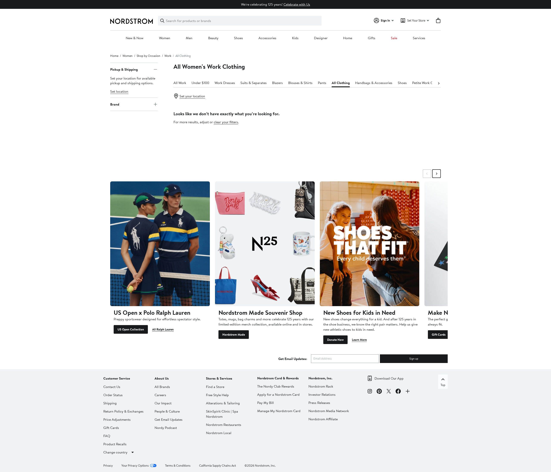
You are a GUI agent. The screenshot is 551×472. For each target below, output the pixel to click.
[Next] (438, 83)
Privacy (108, 465)
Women (164, 38)
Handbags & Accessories (373, 82)
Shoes (238, 38)
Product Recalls (115, 444)
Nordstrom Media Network (328, 410)
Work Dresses (225, 82)
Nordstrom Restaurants (223, 424)
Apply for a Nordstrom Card (278, 394)
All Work (179, 82)
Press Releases (319, 402)
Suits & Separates (253, 82)
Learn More (359, 340)
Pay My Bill (265, 402)
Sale (394, 38)
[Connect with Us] (407, 392)
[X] (388, 392)
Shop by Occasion (148, 56)
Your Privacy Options (135, 465)
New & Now (134, 38)
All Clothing (341, 82)
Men (189, 38)
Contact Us (111, 386)
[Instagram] (369, 392)
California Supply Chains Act (217, 465)
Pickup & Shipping (124, 69)
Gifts (371, 38)
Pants (322, 82)
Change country (115, 452)
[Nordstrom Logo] (131, 21)
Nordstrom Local (218, 432)
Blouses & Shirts (300, 82)
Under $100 (200, 82)
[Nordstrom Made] (265, 243)
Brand (114, 104)
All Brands (162, 386)
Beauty (213, 38)
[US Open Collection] (160, 243)
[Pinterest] (379, 392)
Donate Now (335, 340)
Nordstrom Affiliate (323, 419)
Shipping (110, 403)
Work (167, 56)
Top (443, 385)
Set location (119, 91)
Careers (160, 395)
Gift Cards (439, 334)
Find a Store (215, 386)
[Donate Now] (369, 243)
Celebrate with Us (296, 4)
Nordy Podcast (166, 427)
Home (347, 38)
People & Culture (167, 411)
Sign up (413, 358)
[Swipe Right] (436, 173)
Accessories (267, 38)
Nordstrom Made (233, 334)
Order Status (113, 395)
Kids (295, 38)
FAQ (106, 435)
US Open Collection (131, 329)
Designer (321, 38)
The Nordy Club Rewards (275, 386)
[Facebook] (398, 392)
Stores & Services (219, 378)
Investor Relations (322, 394)
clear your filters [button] (226, 122)
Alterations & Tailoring (223, 403)
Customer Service (116, 378)
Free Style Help (217, 395)
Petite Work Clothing (428, 82)
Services (419, 38)
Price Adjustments (117, 419)
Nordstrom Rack (320, 386)
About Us (162, 378)
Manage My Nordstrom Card (278, 410)
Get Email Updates (169, 419)
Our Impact (163, 403)
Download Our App (389, 378)
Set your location (192, 96)
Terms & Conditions (177, 465)
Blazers (277, 82)
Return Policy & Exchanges (123, 411)
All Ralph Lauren (163, 329)
